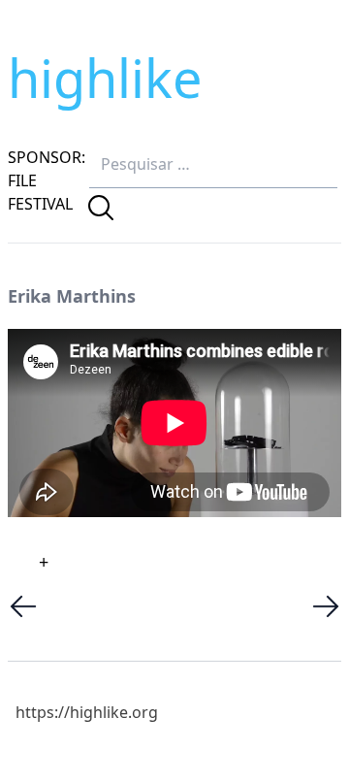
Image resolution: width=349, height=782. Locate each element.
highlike (105, 78)
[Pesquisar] (100, 207)
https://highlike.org (87, 712)
